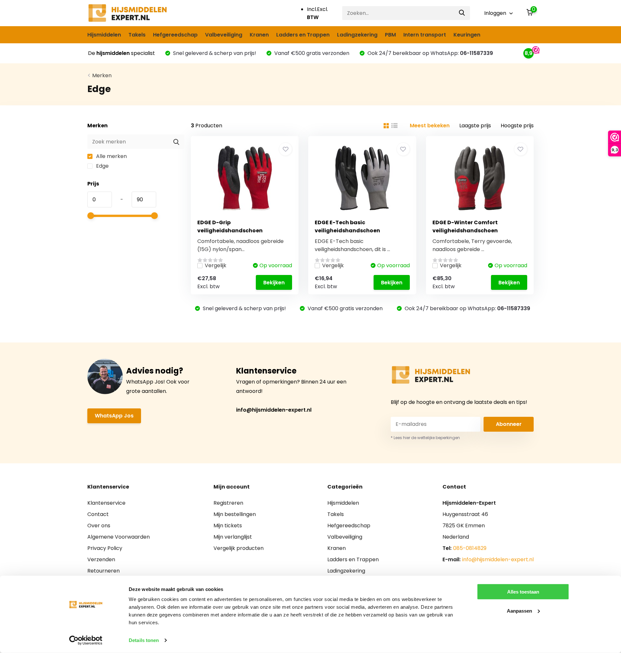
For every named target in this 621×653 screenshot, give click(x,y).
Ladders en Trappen (303, 34)
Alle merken (111, 156)
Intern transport (424, 34)
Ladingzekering (357, 34)
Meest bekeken (430, 125)
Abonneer (509, 424)
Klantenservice (106, 503)
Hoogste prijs (517, 125)
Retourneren (103, 570)
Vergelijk (215, 265)
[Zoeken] (462, 13)
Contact (98, 514)
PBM (390, 34)
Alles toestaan (523, 592)
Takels (137, 34)
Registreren (228, 503)
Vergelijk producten (238, 548)
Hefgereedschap (175, 34)
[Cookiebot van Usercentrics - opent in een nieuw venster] (86, 640)
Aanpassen (519, 610)
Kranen (259, 34)
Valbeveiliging (223, 34)
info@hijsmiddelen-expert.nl (273, 410)
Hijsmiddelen (104, 34)
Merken (102, 75)
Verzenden (101, 559)
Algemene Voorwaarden (118, 537)
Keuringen (466, 34)
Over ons (98, 525)
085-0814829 (469, 548)
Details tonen (144, 640)
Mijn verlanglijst (232, 537)
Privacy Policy (104, 548)
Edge (102, 166)
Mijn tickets (227, 525)
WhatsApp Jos (114, 415)
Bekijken (274, 282)
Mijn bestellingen (234, 514)
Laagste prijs (475, 125)
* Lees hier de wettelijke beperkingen (425, 437)
